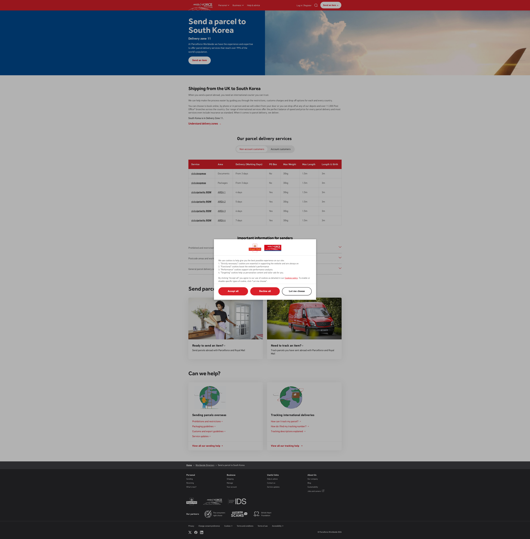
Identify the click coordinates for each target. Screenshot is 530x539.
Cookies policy (291, 278)
